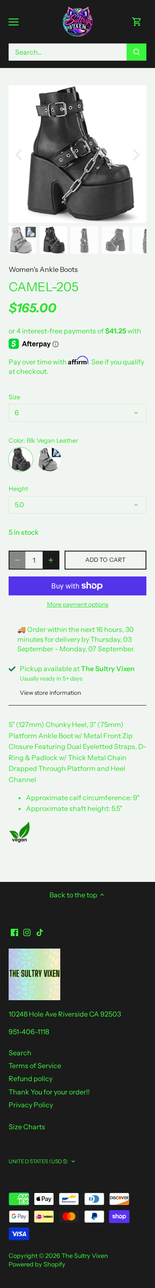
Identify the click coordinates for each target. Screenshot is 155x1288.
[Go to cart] (137, 22)
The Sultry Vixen (85, 1256)
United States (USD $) (38, 1161)
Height (18, 489)
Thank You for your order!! (49, 1092)
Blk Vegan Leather (21, 459)
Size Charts (27, 1126)
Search (20, 1052)
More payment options (77, 604)
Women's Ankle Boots (43, 269)
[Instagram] (27, 931)
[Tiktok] (39, 931)
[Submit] (136, 52)
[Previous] (19, 154)
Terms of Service (35, 1065)
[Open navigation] (14, 21)
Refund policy (31, 1078)
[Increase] (51, 560)
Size (14, 397)
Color (16, 440)
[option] (77, 154)
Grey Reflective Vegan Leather (49, 459)
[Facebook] (14, 931)
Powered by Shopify (37, 1264)
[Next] (135, 154)
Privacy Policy (31, 1104)
